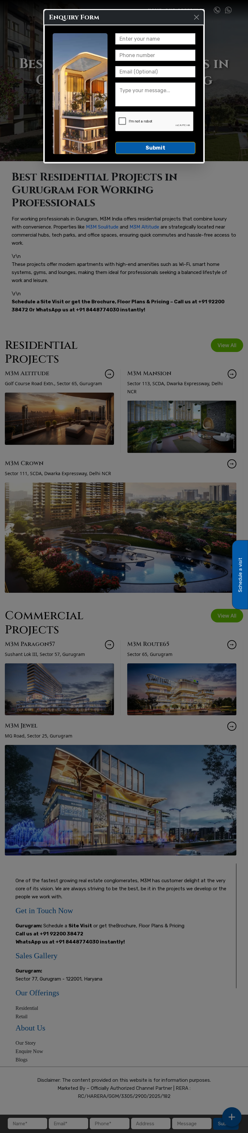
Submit (155, 148)
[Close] (196, 17)
